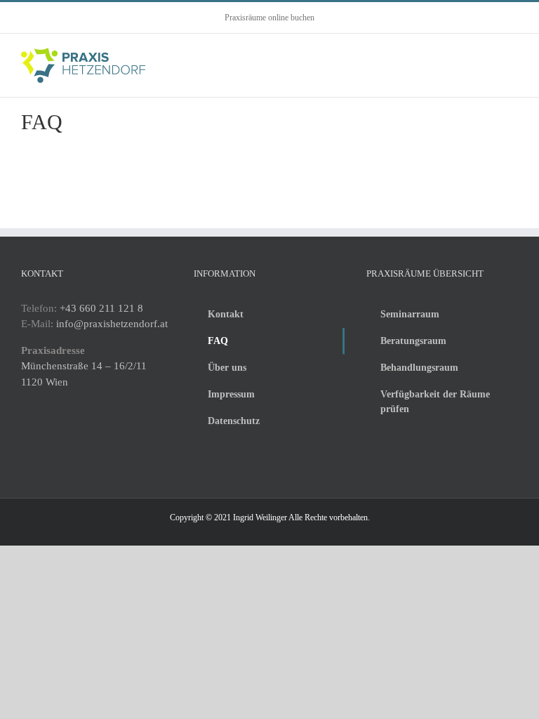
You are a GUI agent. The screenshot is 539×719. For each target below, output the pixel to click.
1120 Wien (44, 382)
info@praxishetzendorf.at (112, 323)
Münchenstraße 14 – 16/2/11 (84, 365)
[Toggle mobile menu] (512, 62)
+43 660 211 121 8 (101, 308)
